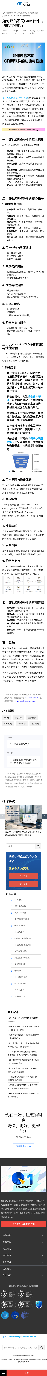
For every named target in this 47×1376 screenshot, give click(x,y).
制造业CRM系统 (21, 951)
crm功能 (8, 724)
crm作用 (22, 724)
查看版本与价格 (23, 1146)
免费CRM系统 (20, 913)
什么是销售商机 (20, 977)
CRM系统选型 (20, 13)
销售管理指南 (19, 964)
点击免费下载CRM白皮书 (23, 1224)
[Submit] (41, 1347)
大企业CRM (19, 990)
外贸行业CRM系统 (22, 958)
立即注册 (23, 876)
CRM (6, 718)
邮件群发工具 (19, 996)
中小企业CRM (20, 983)
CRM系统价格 (20, 906)
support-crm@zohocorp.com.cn (22, 1337)
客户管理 (35, 724)
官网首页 (10, 13)
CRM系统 (18, 900)
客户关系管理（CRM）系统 (15, 98)
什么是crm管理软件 (22, 938)
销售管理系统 (19, 925)
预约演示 (23, 884)
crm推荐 (32, 718)
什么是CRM (19, 932)
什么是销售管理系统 (22, 945)
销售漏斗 (18, 971)
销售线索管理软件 (21, 919)
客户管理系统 (33, 13)
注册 (27, 1373)
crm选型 (18, 718)
